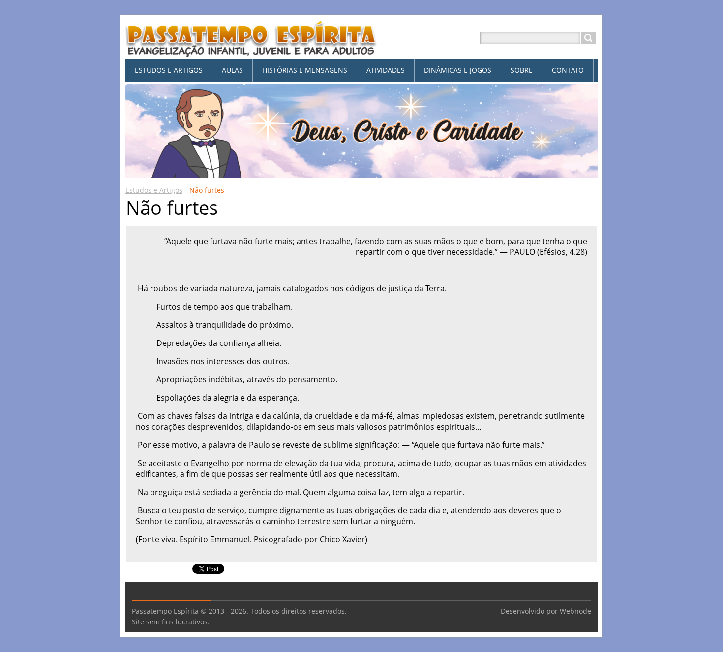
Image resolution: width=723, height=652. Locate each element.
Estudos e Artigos (153, 190)
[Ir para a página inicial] (251, 50)
